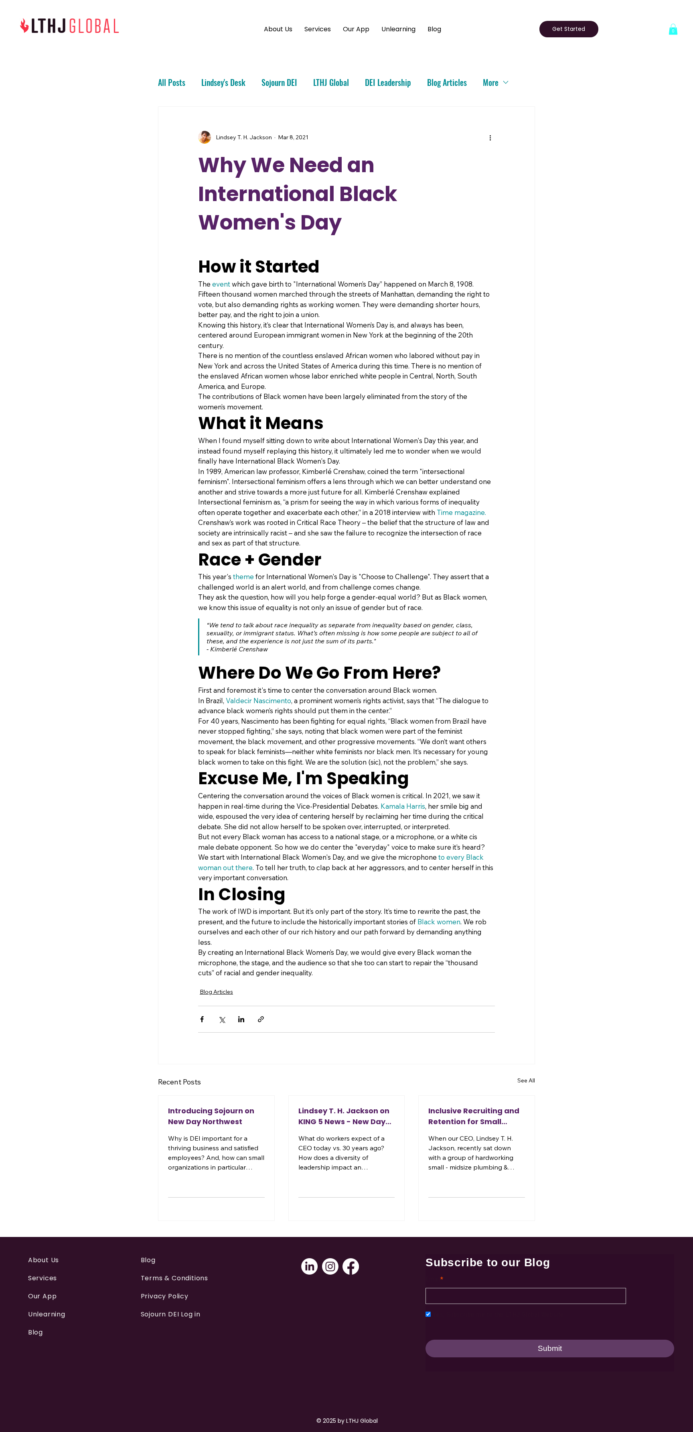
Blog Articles (447, 82)
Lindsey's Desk (223, 82)
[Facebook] (350, 1266)
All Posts (171, 82)
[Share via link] (261, 1019)
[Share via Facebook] (202, 1019)
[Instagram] (330, 1266)
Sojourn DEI (279, 82)
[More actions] (490, 137)
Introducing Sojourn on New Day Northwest (211, 1116)
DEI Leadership (388, 82)
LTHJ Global (331, 82)
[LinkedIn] (309, 1266)
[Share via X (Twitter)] (221, 1019)
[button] (673, 29)
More (490, 82)
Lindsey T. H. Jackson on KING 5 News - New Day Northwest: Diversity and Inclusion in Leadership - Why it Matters (345, 1116)
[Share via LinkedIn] (241, 1019)
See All (526, 1080)
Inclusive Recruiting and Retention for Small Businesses (473, 1116)
